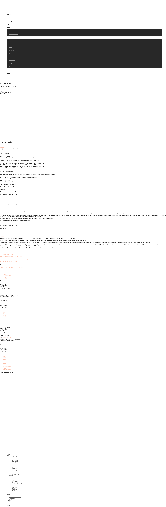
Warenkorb (11, 63)
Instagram (4, 309)
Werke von (11, 475)
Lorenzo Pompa (15, 462)
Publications (11, 50)
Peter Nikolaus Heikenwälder (17, 483)
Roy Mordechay (15, 460)
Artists (8, 18)
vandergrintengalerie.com (6, 293)
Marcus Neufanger (15, 470)
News (8, 24)
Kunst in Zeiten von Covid (13, 34)
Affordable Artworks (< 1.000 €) (15, 43)
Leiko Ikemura (14, 476)
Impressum (4, 274)
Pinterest (4, 311)
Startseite (9, 14)
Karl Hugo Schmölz (15, 474)
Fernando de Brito (15, 482)
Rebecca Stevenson (15, 472)
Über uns (11, 30)
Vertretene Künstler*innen (14, 456)
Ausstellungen (10, 21)
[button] (83, 148)
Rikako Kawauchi (15, 461)
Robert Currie (14, 469)
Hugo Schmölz (14, 473)
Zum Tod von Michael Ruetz (6, 254)
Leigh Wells (14, 466)
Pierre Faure (14, 490)
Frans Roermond (15, 481)
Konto (10, 66)
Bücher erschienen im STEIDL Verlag (11, 267)
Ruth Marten (14, 463)
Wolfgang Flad (14, 468)
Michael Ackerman (15, 486)
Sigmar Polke (14, 477)
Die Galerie (9, 27)
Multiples (11, 56)
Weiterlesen (2, 206)
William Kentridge (15, 479)
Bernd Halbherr (15, 487)
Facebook (4, 313)
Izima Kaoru (14, 484)
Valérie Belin (14, 467)
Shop (8, 37)
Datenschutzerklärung (7, 275)
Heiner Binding (14, 465)
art (0, 293)
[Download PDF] (0, 202)
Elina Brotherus (14, 459)
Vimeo (4, 312)
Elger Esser (14, 458)
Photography (11, 53)
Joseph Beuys (14, 480)
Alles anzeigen (12, 40)
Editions (10, 47)
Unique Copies (12, 60)
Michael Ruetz (14, 489)
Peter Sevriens (14, 488)
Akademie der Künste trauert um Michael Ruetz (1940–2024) (14, 259)
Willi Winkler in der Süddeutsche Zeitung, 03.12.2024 (11, 256)
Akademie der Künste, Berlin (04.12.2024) (8, 261)
